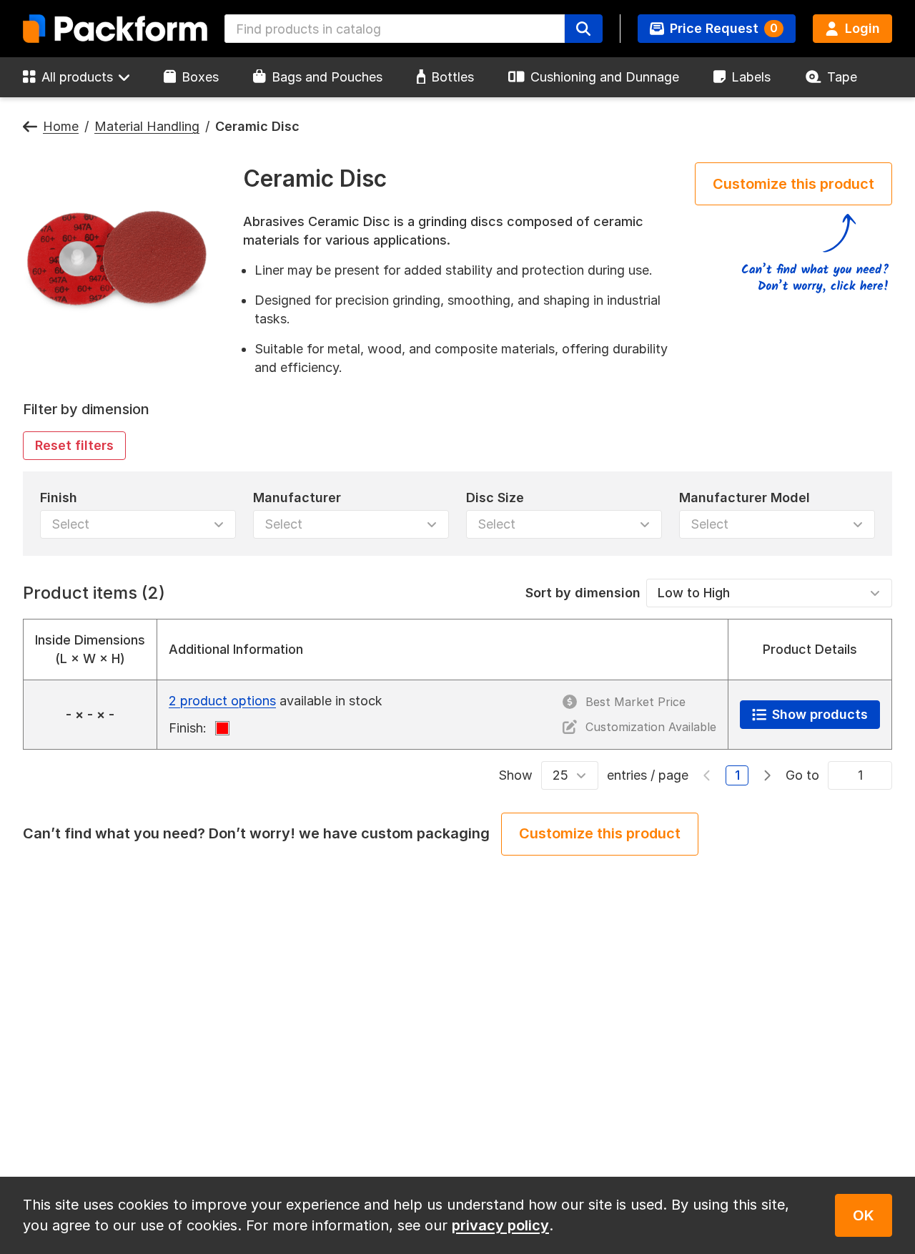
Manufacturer (297, 497)
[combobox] (394, 28)
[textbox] (394, 28)
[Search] (583, 28)
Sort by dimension (582, 592)
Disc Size (495, 497)
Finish (58, 497)
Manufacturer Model (744, 497)
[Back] (30, 126)
